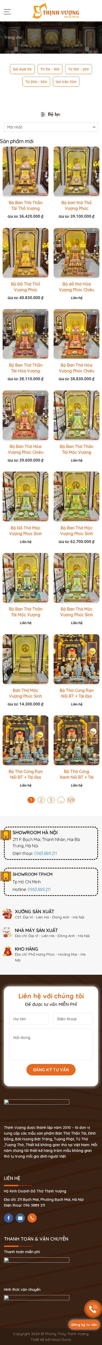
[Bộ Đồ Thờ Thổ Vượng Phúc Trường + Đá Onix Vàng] (25, 253)
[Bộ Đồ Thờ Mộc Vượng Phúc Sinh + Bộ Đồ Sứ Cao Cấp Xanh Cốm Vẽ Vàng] (25, 496)
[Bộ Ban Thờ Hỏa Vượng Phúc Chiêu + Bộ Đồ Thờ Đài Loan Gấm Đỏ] (25, 415)
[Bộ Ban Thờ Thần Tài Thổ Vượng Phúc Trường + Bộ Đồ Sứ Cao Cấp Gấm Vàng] (25, 171)
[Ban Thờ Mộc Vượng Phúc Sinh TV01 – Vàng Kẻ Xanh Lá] (25, 659)
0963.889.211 (45, 853)
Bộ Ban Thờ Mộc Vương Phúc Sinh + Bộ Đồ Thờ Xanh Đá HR (76, 614)
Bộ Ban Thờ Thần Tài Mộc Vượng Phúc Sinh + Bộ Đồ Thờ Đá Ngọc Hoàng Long (76, 452)
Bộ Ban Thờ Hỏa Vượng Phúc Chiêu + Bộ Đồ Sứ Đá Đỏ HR (76, 370)
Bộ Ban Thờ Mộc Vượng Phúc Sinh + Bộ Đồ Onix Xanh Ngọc (76, 533)
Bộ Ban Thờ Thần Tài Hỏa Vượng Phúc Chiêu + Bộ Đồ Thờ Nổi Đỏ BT (25, 370)
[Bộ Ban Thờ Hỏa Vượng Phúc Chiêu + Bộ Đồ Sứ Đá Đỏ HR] (76, 334)
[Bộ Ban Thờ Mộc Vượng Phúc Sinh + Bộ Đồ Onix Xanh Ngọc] (76, 496)
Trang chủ (13, 37)
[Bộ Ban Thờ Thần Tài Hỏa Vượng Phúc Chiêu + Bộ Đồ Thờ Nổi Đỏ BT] (25, 334)
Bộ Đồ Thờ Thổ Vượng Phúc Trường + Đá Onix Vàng (26, 289)
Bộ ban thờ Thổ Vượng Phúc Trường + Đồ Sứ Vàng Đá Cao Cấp (76, 208)
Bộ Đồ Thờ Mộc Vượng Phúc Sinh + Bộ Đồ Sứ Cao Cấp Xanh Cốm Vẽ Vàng (25, 533)
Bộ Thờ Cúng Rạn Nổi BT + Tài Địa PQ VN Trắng (77, 696)
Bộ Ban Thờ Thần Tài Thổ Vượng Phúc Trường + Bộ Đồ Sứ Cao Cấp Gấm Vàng (25, 208)
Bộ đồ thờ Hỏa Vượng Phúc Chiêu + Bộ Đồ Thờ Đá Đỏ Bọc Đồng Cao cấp (76, 289)
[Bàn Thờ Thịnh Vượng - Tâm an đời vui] (55, 10)
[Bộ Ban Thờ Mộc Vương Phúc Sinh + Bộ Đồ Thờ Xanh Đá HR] (76, 578)
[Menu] (8, 11)
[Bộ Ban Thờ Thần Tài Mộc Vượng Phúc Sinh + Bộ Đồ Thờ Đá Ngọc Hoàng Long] (76, 415)
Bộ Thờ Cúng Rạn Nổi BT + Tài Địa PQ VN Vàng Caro (25, 777)
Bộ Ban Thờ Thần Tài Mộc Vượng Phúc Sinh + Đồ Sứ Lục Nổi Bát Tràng (25, 614)
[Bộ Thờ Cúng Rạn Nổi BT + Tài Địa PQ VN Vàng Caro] (25, 740)
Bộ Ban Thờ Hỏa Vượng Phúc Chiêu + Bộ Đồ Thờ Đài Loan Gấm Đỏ (25, 452)
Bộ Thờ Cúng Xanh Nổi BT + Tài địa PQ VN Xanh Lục (77, 777)
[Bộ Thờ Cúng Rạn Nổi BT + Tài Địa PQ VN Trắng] (76, 659)
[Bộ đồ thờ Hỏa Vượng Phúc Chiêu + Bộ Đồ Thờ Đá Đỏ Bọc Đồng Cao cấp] (76, 253)
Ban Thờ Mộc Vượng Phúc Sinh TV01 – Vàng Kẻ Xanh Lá (25, 696)
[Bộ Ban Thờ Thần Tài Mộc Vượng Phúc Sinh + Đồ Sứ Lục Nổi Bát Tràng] (25, 578)
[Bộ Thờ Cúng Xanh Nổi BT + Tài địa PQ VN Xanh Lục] (76, 740)
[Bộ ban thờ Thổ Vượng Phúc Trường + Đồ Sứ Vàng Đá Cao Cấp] (76, 171)
